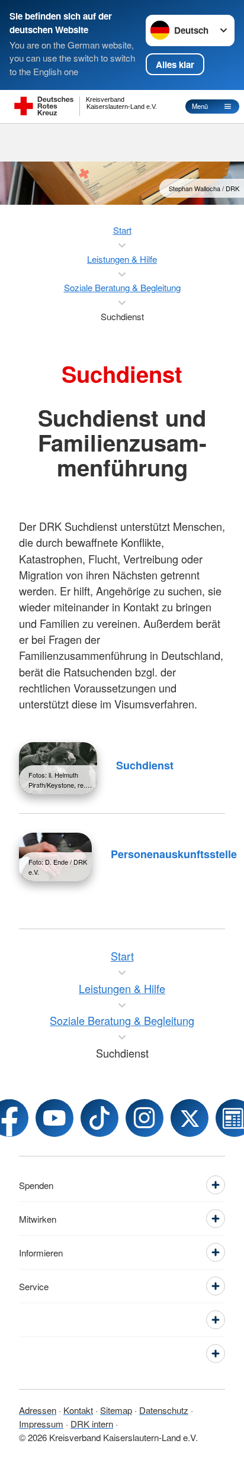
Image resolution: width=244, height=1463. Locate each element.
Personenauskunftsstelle (174, 854)
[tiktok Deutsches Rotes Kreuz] (99, 1118)
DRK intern (91, 1423)
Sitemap (116, 1410)
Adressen (37, 1410)
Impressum (41, 1423)
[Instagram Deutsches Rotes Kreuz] (144, 1118)
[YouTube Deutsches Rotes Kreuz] (54, 1118)
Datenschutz (163, 1410)
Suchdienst (145, 765)
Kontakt (78, 1410)
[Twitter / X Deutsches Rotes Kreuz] (189, 1118)
